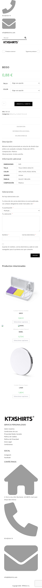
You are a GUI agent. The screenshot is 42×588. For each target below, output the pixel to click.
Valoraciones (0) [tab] (21, 136)
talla (5, 83)
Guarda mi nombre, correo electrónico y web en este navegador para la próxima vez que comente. (20, 248)
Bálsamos (12, 114)
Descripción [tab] (21, 126)
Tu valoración (7, 214)
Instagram (7, 455)
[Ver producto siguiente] (38, 51)
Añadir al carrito (23, 104)
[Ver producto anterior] (3, 51)
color (5, 89)
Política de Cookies (10, 437)
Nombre (5, 235)
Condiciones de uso (11, 431)
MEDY (21, 313)
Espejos (26, 385)
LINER (21, 388)
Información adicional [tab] (21, 131)
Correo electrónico (29, 235)
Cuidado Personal (21, 114)
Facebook (7, 457)
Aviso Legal (8, 442)
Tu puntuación (7, 207)
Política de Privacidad (11, 439)
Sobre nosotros (9, 429)
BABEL (21, 332)
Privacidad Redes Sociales (13, 434)
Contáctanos (8, 444)
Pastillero (26, 311)
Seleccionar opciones (21, 322)
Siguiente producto (31, 51)
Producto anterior (10, 51)
